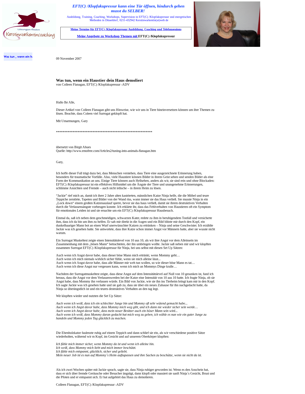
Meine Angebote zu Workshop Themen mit (107, 36)
